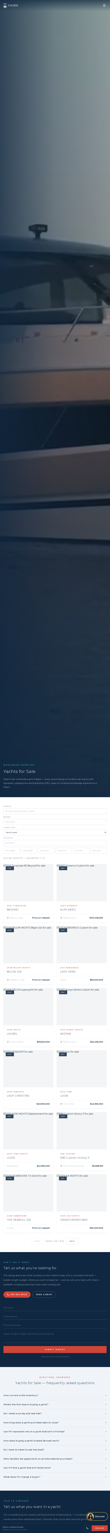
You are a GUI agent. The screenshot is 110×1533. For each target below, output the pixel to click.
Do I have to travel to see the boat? (55, 1449)
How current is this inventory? (55, 1395)
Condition (9, 828)
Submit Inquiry (55, 1349)
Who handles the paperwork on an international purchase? (55, 1458)
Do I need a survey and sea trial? (55, 1413)
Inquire (99, 1528)
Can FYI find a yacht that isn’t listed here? (55, 1467)
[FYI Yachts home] (10, 5)
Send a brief (44, 1294)
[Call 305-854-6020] (87, 1528)
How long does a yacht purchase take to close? (55, 1422)
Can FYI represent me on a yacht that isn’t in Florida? (55, 1431)
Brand (7, 817)
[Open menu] (104, 5)
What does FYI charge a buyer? (55, 1477)
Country (8, 838)
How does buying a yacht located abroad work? (55, 1440)
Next (72, 1241)
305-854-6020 (18, 1294)
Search (7, 806)
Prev (38, 1241)
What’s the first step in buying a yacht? (55, 1404)
